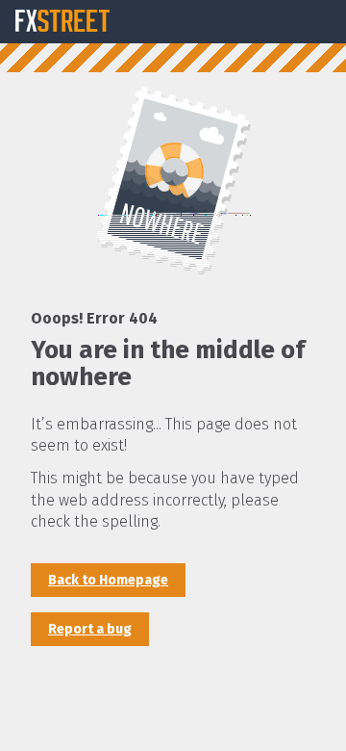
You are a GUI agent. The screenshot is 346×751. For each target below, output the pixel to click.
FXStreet (62, 21)
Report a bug (90, 629)
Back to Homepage (108, 580)
